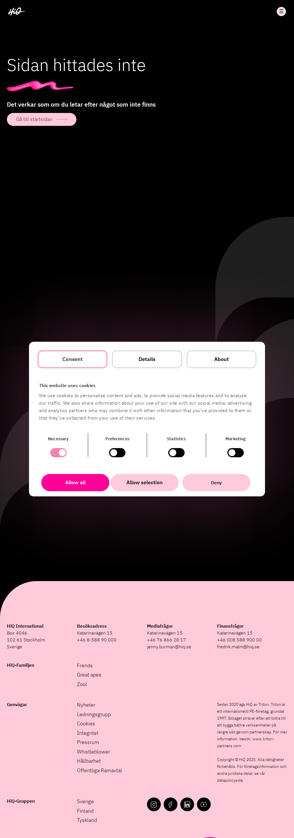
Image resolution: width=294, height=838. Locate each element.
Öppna (281, 11)
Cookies (86, 723)
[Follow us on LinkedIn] (187, 804)
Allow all (75, 482)
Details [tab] (147, 359)
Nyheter (86, 704)
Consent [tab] (72, 359)
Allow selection (144, 482)
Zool (82, 684)
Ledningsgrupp (94, 714)
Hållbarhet (89, 761)
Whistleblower (93, 751)
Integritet (87, 733)
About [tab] (221, 359)
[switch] (117, 452)
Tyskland (87, 820)
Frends (85, 665)
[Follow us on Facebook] (170, 804)
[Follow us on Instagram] (154, 804)
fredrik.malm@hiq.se (238, 646)
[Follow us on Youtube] (204, 804)
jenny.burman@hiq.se (169, 646)
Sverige (85, 801)
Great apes (89, 674)
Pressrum (88, 742)
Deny (216, 482)
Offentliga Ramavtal (99, 770)
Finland (85, 811)
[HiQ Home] (16, 11)
